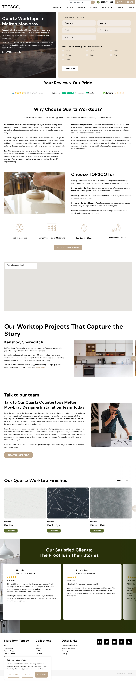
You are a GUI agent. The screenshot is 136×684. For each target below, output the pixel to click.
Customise (13, 675)
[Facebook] (99, 642)
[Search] (93, 2)
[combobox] (81, 2)
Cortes (8, 525)
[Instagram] (121, 642)
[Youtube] (114, 642)
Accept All (41, 675)
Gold (115, 55)
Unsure (68, 60)
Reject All (27, 675)
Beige (92, 55)
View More (40, 367)
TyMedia (129, 673)
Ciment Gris (97, 525)
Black (116, 51)
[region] (27, 668)
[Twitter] (106, 642)
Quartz (7, 521)
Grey (92, 51)
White (68, 51)
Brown (68, 55)
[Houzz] (129, 642)
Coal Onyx (53, 525)
